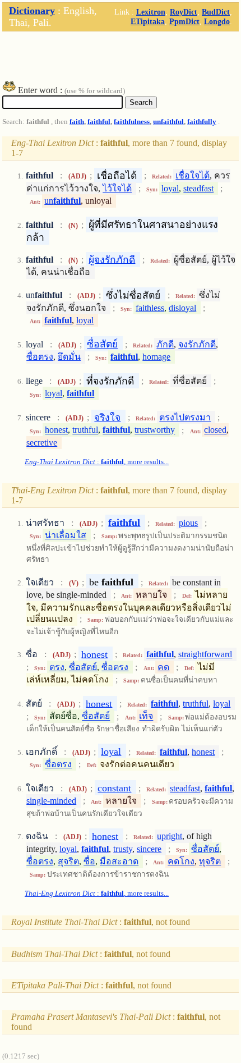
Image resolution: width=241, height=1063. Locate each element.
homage (156, 356)
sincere (149, 849)
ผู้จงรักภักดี (112, 259)
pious (188, 523)
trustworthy (155, 430)
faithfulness (132, 122)
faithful (98, 122)
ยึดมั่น (69, 356)
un (62, 200)
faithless (150, 308)
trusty (122, 849)
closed (215, 430)
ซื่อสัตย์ (102, 344)
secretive (41, 442)
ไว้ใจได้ (117, 188)
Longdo (217, 21)
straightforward (205, 654)
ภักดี (165, 344)
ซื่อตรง (39, 356)
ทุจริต (210, 861)
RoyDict (183, 11)
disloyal (182, 308)
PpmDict (184, 21)
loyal (170, 188)
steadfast (198, 188)
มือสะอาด (119, 861)
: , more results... (97, 462)
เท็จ (146, 716)
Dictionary (32, 10)
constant (114, 788)
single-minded (51, 800)
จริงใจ (107, 417)
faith (76, 122)
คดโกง (181, 861)
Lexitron (150, 11)
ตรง (56, 667)
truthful (85, 430)
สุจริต (68, 861)
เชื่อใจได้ (192, 175)
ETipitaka (148, 21)
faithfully (201, 122)
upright (169, 836)
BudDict (216, 11)
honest (56, 430)
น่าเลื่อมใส (65, 535)
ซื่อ (89, 861)
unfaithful (168, 122)
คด (163, 667)
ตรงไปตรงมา (185, 417)
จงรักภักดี (197, 344)
